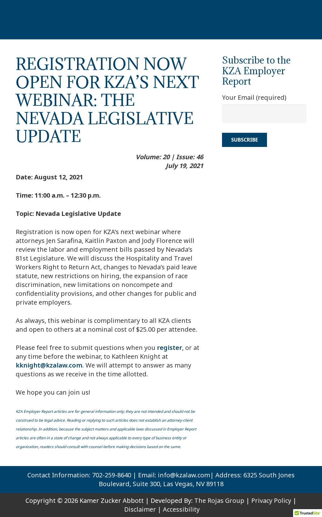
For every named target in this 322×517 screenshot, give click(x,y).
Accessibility (181, 509)
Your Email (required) (254, 97)
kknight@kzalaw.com (49, 365)
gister (173, 347)
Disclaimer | (142, 509)
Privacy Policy (271, 500)
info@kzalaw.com (184, 475)
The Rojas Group (219, 500)
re (160, 347)
